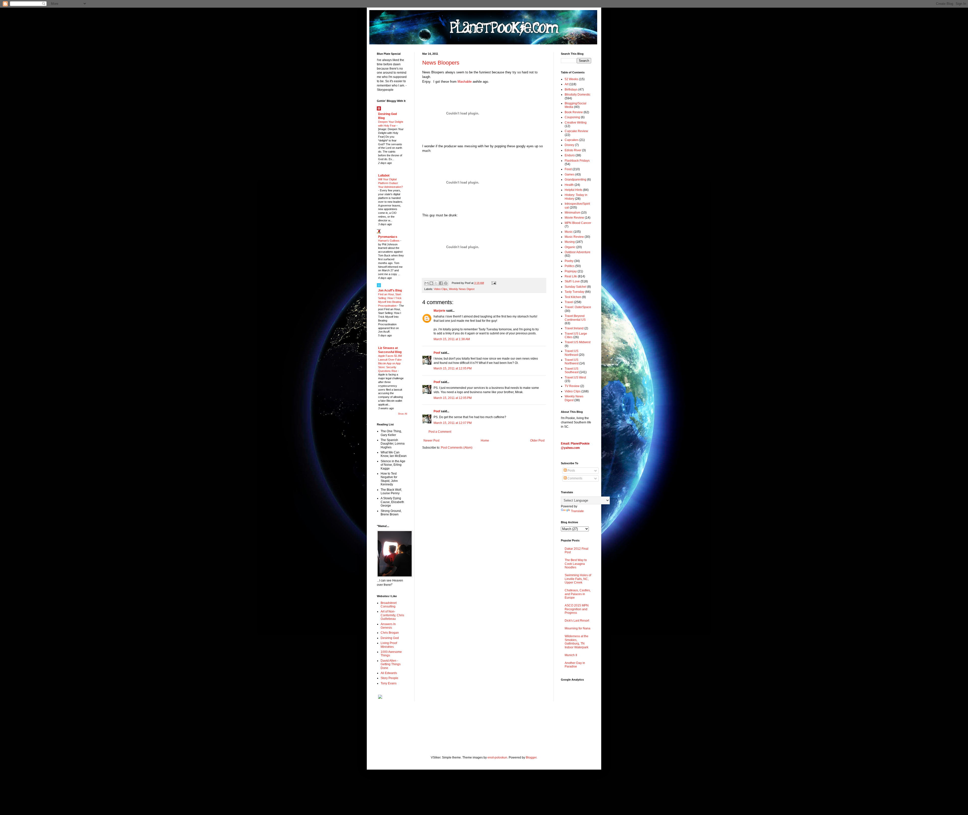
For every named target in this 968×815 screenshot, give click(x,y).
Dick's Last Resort (577, 620)
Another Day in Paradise (575, 664)
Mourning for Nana (577, 628)
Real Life (571, 276)
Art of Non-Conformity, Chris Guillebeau (392, 615)
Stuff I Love (572, 281)
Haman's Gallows (389, 240)
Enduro (570, 155)
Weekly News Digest (461, 288)
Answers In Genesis (388, 625)
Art (566, 84)
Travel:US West (575, 377)
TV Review (572, 386)
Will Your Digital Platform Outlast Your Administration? (390, 183)
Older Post (537, 440)
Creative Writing (576, 122)
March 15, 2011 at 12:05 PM (453, 368)
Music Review (574, 237)
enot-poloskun (497, 757)
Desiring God (390, 638)
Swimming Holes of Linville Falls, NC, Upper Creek (578, 578)
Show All (402, 414)
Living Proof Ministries (389, 644)
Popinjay (571, 271)
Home (485, 440)
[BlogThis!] (431, 283)
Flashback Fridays (577, 160)
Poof (437, 353)
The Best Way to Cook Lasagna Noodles (576, 563)
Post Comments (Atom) (456, 447)
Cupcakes (572, 140)
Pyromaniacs (387, 237)
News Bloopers (440, 63)
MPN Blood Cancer (578, 223)
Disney (569, 145)
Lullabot (383, 175)
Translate (577, 511)
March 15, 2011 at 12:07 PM (453, 423)
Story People (389, 678)
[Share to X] (436, 283)
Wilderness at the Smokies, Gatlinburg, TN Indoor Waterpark (576, 641)
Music (569, 232)
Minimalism (572, 212)
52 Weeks (571, 79)
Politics (569, 266)
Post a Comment (440, 431)
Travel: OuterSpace (578, 307)
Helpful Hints (573, 190)
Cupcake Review (576, 131)
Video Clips (440, 288)
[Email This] (426, 283)
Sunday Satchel (575, 286)
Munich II (571, 655)
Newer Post (431, 440)
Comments (574, 478)
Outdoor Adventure (577, 252)
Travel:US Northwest (572, 361)
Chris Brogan (390, 632)
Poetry (569, 261)
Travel (569, 302)
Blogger (531, 757)
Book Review (574, 112)
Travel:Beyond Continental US (575, 317)
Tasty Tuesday (574, 292)
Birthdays (571, 89)
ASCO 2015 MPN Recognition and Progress (577, 609)
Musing (570, 242)
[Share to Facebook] (440, 283)
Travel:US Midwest (577, 342)
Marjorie (439, 310)
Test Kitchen (573, 297)
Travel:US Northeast (571, 352)
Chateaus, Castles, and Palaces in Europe (578, 594)
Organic (570, 247)
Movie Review (574, 217)
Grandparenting (575, 179)
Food (568, 169)
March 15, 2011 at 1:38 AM (452, 339)
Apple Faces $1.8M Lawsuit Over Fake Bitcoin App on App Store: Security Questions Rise (390, 363)
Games (569, 174)
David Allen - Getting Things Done (391, 664)
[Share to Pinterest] (445, 283)
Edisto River (573, 150)
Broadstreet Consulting (389, 604)
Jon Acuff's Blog (390, 290)
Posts (571, 470)
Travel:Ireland (574, 328)
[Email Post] (493, 282)
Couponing (572, 117)
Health (569, 185)
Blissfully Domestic (577, 94)
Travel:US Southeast (572, 370)
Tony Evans (389, 683)
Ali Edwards (389, 673)
